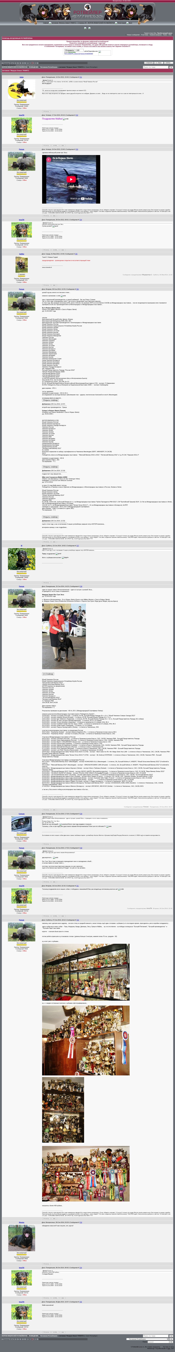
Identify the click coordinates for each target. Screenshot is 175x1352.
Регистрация (121, 23)
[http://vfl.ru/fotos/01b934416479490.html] (86, 1000)
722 (77, 115)
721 (80, 77)
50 (35, 63)
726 (77, 289)
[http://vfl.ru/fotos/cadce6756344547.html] (64, 669)
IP (21, 545)
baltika (21, 254)
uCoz (172, 1347)
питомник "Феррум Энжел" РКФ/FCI (71, 67)
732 (77, 920)
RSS (170, 35)
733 (81, 1222)
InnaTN (21, 115)
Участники (144, 35)
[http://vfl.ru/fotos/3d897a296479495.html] (86, 1201)
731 (77, 886)
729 (81, 814)
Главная (46, 23)
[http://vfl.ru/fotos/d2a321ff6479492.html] (86, 1075)
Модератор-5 (20, 65)
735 (80, 1302)
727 (77, 545)
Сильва (21, 814)
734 (80, 1267)
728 (81, 586)
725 (76, 254)
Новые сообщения (133, 35)
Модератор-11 (30, 65)
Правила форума (156, 35)
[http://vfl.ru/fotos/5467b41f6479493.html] (63, 1142)
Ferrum (21, 149)
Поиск (165, 35)
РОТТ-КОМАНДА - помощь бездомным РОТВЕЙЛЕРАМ (79, 53)
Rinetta (21, 1222)
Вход (130, 23)
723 (77, 149)
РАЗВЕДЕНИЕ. (34, 67)
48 (30, 63)
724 (80, 220)
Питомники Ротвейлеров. (49, 67)
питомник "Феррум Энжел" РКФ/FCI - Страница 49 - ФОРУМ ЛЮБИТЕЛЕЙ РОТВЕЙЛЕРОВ (83, 23)
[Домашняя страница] (63, 145)
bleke (22, 77)
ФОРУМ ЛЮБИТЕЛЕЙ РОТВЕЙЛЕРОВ (14, 67)
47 (27, 63)
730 (81, 848)
